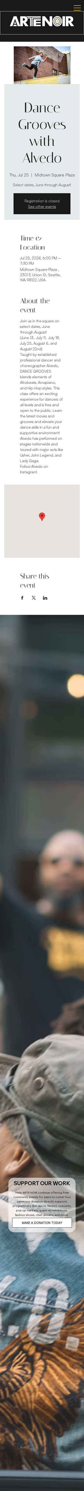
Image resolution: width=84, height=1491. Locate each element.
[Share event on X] (34, 598)
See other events (42, 206)
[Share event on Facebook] (22, 598)
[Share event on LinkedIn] (45, 598)
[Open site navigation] (73, 7)
